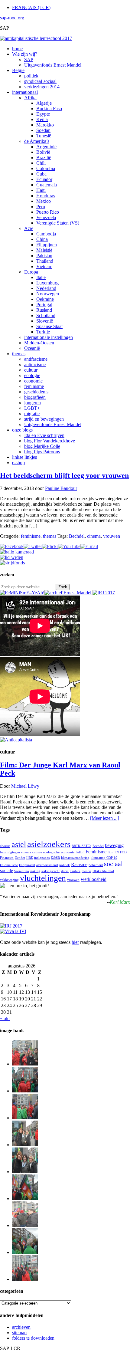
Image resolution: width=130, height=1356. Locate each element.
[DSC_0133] (25, 1279)
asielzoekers (48, 844)
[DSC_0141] (25, 1063)
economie (67, 852)
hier (75, 942)
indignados (42, 857)
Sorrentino (21, 871)
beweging (114, 845)
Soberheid (96, 865)
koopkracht (27, 865)
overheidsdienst (47, 865)
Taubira (75, 871)
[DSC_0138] (25, 1171)
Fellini (80, 852)
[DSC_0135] (25, 1225)
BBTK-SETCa (81, 846)
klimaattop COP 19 (104, 857)
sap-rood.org (12, 17)
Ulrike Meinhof (103, 871)
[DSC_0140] (25, 1090)
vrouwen (111, 536)
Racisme (79, 864)
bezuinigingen (10, 852)
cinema (94, 536)
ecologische (51, 852)
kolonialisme (9, 865)
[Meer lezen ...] (104, 818)
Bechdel (77, 536)
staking (35, 871)
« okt (5, 1018)
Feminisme (96, 851)
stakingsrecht (50, 871)
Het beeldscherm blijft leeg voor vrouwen (64, 475)
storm (65, 871)
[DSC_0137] (25, 1144)
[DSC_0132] (25, 1252)
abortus (5, 846)
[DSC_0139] (25, 1117)
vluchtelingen (43, 878)
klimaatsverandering (75, 857)
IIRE (29, 857)
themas (49, 536)
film (110, 852)
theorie (86, 871)
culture (37, 852)
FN (117, 852)
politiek (64, 865)
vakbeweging (9, 880)
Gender (20, 857)
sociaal (113, 864)
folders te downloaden (33, 1338)
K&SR (55, 857)
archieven (21, 1327)
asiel (18, 844)
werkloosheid (93, 879)
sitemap (19, 1332)
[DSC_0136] (25, 1198)
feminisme (31, 536)
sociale (6, 870)
